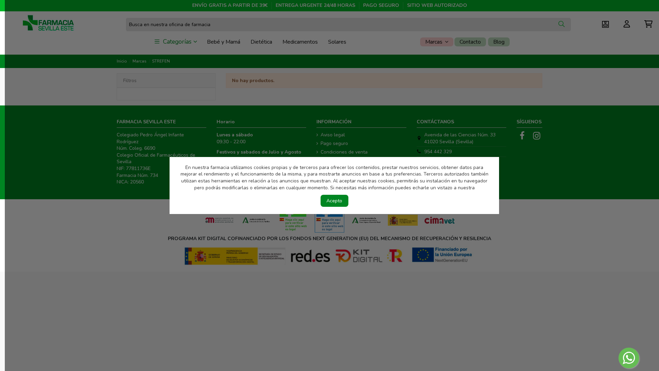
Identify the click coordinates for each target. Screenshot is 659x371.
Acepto (334, 201)
